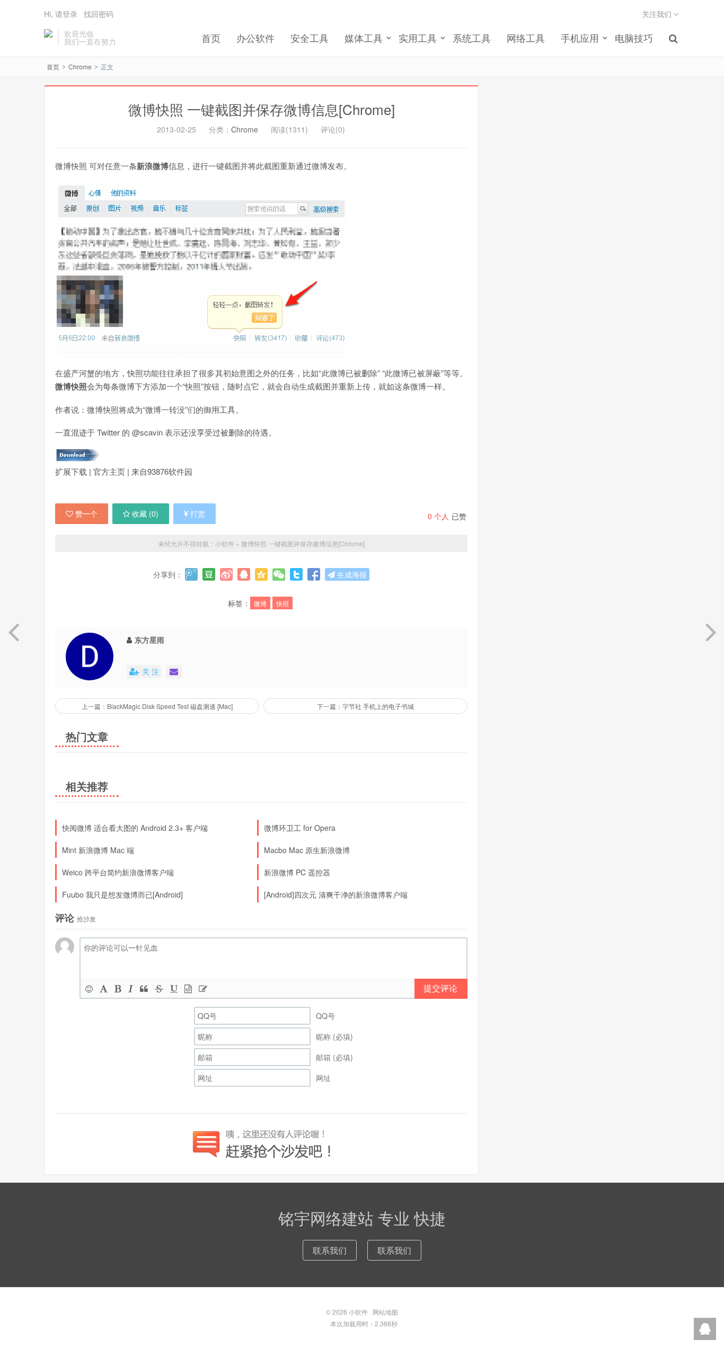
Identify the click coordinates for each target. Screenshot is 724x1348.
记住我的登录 (310, 56)
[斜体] (130, 988)
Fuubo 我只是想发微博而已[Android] (122, 894)
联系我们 (330, 1250)
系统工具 (472, 38)
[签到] (203, 988)
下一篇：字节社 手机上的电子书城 (365, 706)
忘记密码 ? (426, 56)
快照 (282, 603)
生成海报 (351, 574)
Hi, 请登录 (60, 13)
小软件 (48, 37)
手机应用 (580, 38)
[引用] (144, 988)
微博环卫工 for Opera (299, 827)
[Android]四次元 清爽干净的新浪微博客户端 (336, 894)
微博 (260, 603)
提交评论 (440, 988)
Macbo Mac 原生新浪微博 (307, 850)
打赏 (197, 513)
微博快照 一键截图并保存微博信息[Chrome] (261, 109)
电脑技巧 (634, 38)
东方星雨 (149, 639)
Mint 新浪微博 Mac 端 (98, 850)
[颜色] (104, 988)
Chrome (80, 66)
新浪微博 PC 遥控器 (297, 872)
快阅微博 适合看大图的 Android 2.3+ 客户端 (135, 827)
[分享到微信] (278, 574)
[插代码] (188, 988)
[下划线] (174, 988)
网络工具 (526, 38)
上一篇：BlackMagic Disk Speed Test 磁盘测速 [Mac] (157, 706)
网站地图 (385, 1311)
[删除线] (159, 988)
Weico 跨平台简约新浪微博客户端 (118, 872)
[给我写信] (174, 671)
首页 (210, 38)
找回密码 (98, 13)
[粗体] (117, 988)
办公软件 (255, 38)
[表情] (89, 988)
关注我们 (658, 13)
